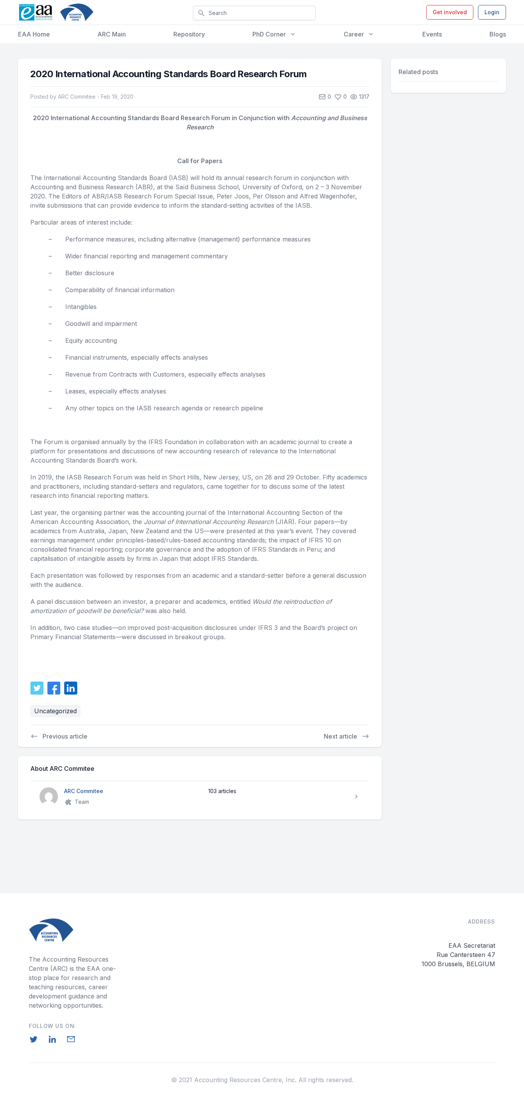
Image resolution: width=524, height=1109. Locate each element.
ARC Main (111, 34)
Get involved (450, 12)
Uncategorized (55, 711)
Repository (189, 34)
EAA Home (34, 34)
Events (432, 34)
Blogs (497, 34)
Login (491, 12)
